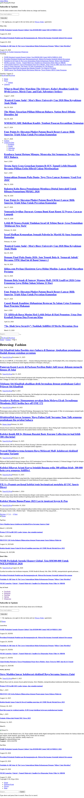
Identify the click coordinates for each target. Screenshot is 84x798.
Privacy (6, 786)
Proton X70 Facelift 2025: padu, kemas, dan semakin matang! (21, 532)
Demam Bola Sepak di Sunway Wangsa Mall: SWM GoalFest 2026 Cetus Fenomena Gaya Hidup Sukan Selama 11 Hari (42, 281)
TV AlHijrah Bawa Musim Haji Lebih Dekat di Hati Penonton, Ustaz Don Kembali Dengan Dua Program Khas (43, 316)
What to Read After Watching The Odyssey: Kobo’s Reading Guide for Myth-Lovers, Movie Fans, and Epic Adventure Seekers (41, 90)
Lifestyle (7, 84)
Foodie (10, 146)
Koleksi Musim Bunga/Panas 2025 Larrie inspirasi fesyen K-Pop (34, 501)
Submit (22, 792)
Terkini (10, 82)
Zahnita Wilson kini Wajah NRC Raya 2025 (15, 718)
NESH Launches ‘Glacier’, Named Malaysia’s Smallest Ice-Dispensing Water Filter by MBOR (35, 63)
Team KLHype (7, 357)
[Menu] (1, 336)
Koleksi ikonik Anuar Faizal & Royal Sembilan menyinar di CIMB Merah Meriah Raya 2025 (32, 548)
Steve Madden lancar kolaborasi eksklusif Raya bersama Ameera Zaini (24, 524)
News (6, 81)
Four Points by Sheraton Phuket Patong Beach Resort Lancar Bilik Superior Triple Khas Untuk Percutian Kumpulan (39, 133)
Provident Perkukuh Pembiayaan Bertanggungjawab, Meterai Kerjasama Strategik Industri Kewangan (36, 38)
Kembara (11, 144)
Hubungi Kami (9, 784)
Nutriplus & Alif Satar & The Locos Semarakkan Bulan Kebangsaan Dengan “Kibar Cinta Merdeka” (35, 46)
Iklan (5, 788)
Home (6, 79)
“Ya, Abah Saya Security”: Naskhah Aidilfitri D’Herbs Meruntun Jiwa (41, 326)
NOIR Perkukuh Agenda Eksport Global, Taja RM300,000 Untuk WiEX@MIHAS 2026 (31, 30)
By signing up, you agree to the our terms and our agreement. (27, 22)
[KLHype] (7, 75)
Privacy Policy (39, 22)
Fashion (6, 141)
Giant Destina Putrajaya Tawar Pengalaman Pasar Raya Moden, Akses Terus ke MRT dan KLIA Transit (37, 64)
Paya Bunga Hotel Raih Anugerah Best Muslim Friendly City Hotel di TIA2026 (30, 68)
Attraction (11, 148)
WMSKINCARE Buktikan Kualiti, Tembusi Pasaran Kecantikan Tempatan (43, 123)
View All (11, 150)
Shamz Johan (6, 424)
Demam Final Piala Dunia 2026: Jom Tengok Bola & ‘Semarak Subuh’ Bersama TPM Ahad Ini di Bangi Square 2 (41, 258)
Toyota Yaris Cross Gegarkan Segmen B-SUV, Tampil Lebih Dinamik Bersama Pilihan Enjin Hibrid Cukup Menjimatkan (40, 167)
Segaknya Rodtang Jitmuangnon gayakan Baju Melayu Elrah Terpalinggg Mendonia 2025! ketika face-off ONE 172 (39, 402)
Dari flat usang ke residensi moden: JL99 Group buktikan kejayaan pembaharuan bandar (31, 710)
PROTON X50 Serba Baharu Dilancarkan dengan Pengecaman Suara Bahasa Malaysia (30, 540)
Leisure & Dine (9, 142)
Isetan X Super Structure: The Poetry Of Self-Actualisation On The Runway (28, 66)
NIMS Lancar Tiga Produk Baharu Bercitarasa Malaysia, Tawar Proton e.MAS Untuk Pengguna (35, 70)
